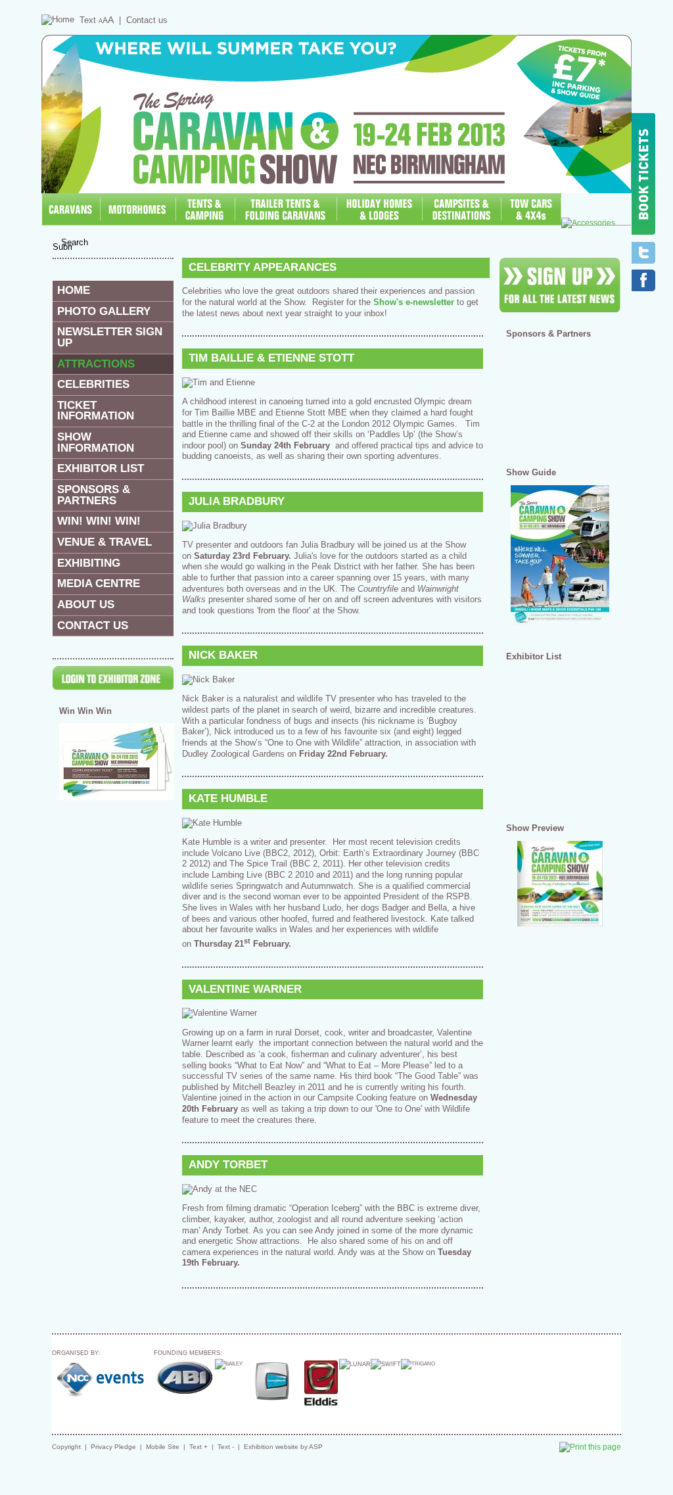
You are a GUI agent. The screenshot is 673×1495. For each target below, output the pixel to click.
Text (97, 20)
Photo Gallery (104, 311)
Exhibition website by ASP (283, 1446)
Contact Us (92, 625)
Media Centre (98, 583)
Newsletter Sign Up (109, 337)
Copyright (66, 1446)
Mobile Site (162, 1446)
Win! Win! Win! (99, 521)
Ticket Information (95, 411)
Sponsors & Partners (93, 495)
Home (73, 290)
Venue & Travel (104, 542)
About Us (85, 604)
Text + (198, 1446)
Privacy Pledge (113, 1446)
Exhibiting (88, 563)
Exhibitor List (100, 468)
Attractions (96, 364)
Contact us (147, 20)
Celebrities (93, 384)
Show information (95, 442)
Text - (226, 1446)
